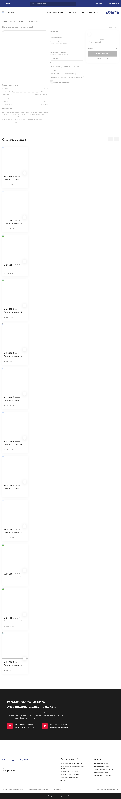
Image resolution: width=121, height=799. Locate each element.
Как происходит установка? (69, 771)
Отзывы (63, 780)
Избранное (102, 3)
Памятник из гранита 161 (13, 400)
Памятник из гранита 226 (13, 532)
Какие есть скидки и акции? (69, 777)
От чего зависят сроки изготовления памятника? (72, 767)
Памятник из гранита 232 (13, 488)
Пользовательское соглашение (38, 789)
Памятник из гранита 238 (13, 665)
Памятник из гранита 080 (13, 621)
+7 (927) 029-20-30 (9, 771)
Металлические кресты (101, 772)
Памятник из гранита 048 (13, 224)
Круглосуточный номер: (112, 12)
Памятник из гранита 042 (13, 312)
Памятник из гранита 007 (13, 268)
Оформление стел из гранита (103, 769)
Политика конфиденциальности (12, 789)
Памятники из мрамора (101, 766)
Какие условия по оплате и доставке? (72, 763)
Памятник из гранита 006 (13, 577)
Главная (4, 21)
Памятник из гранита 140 (13, 444)
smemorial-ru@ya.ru (9, 765)
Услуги (96, 779)
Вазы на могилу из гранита (102, 775)
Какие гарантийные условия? (69, 774)
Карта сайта (57, 789)
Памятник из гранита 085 (13, 356)
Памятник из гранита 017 (13, 179)
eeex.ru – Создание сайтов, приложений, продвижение (60, 796)
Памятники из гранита (16, 21)
